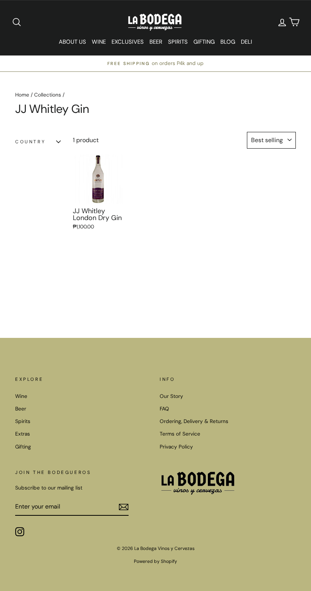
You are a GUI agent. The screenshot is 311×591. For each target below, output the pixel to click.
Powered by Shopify (155, 561)
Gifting (204, 42)
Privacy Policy (176, 447)
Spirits (178, 42)
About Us (72, 42)
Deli (246, 42)
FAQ (164, 409)
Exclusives (128, 42)
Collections (47, 95)
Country (30, 142)
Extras (22, 434)
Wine (99, 42)
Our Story (171, 396)
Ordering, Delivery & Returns (194, 421)
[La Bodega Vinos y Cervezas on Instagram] (19, 531)
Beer (155, 42)
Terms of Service (180, 434)
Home (22, 95)
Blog (227, 42)
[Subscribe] (124, 507)
